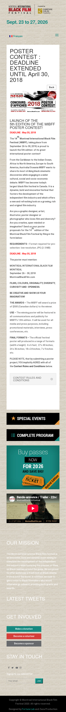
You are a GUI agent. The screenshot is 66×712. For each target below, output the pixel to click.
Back (51, 87)
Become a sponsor (24, 643)
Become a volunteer (24, 636)
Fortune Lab (28, 709)
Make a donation (24, 629)
